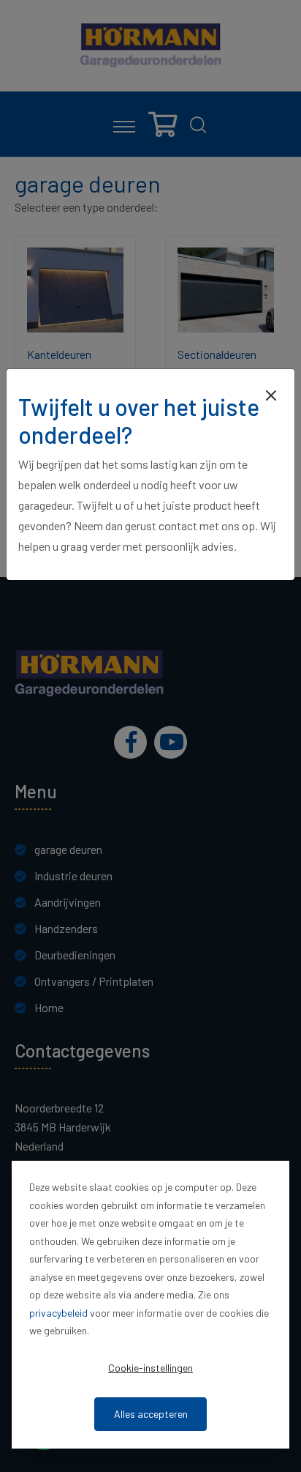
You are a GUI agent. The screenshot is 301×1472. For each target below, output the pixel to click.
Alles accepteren (151, 1414)
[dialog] (150, 1305)
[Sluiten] (271, 394)
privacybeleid (58, 1312)
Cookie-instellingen (150, 1367)
